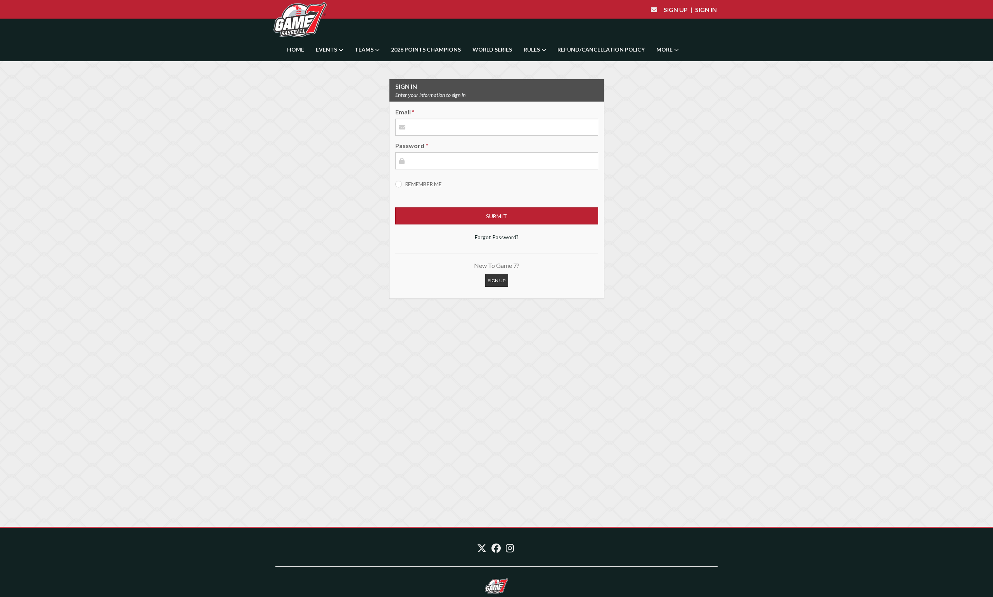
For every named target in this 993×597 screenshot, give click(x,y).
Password (409, 145)
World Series (492, 49)
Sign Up (676, 9)
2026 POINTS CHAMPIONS (426, 49)
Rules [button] (532, 49)
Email (403, 112)
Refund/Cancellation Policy (601, 49)
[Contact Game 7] (654, 9)
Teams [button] (365, 49)
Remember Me (423, 184)
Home (295, 49)
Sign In (706, 9)
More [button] (665, 49)
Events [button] (327, 49)
